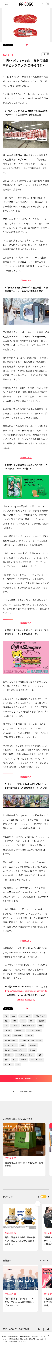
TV (6, 1026)
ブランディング (40, 1016)
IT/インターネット (10, 1045)
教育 (22, 1045)
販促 (6, 1021)
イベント (14, 1026)
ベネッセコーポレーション (25, 1055)
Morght (32, 1050)
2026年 (23, 1060)
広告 (13, 1016)
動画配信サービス (28, 1026)
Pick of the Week (36, 1060)
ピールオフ (8, 1065)
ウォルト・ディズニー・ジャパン (15, 1050)
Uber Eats (33, 1045)
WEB (14, 1021)
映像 (40, 1026)
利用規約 (13, 1341)
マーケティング (25, 1016)
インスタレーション (34, 1031)
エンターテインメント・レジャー (31, 1040)
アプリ (7, 1035)
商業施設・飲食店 (10, 1040)
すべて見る (42, 1260)
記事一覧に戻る (26, 1091)
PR (6, 1016)
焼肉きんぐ (8, 1055)
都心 (14, 1060)
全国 (40, 1055)
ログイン (6, 4)
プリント (7, 1031)
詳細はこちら (26, 280)
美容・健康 (17, 1035)
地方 (6, 1060)
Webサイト (19, 1031)
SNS (23, 1021)
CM (18, 1065)
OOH (31, 1021)
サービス (29, 1035)
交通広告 (41, 1021)
